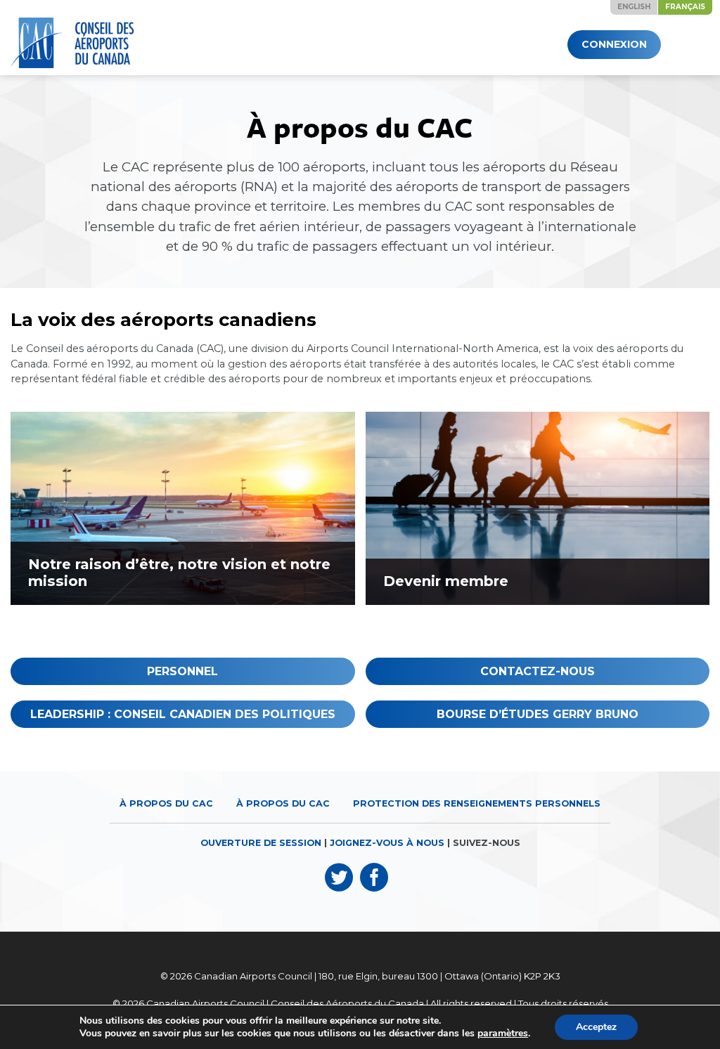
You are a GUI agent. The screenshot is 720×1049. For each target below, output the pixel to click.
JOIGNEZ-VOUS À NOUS (387, 843)
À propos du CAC (166, 803)
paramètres (502, 1033)
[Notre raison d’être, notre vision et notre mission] (183, 508)
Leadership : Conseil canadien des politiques (182, 714)
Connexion (614, 44)
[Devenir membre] (538, 508)
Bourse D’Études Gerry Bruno (537, 714)
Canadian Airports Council (253, 976)
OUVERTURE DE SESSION (260, 843)
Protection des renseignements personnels (476, 803)
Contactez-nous (537, 671)
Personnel (182, 671)
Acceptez (596, 1027)
